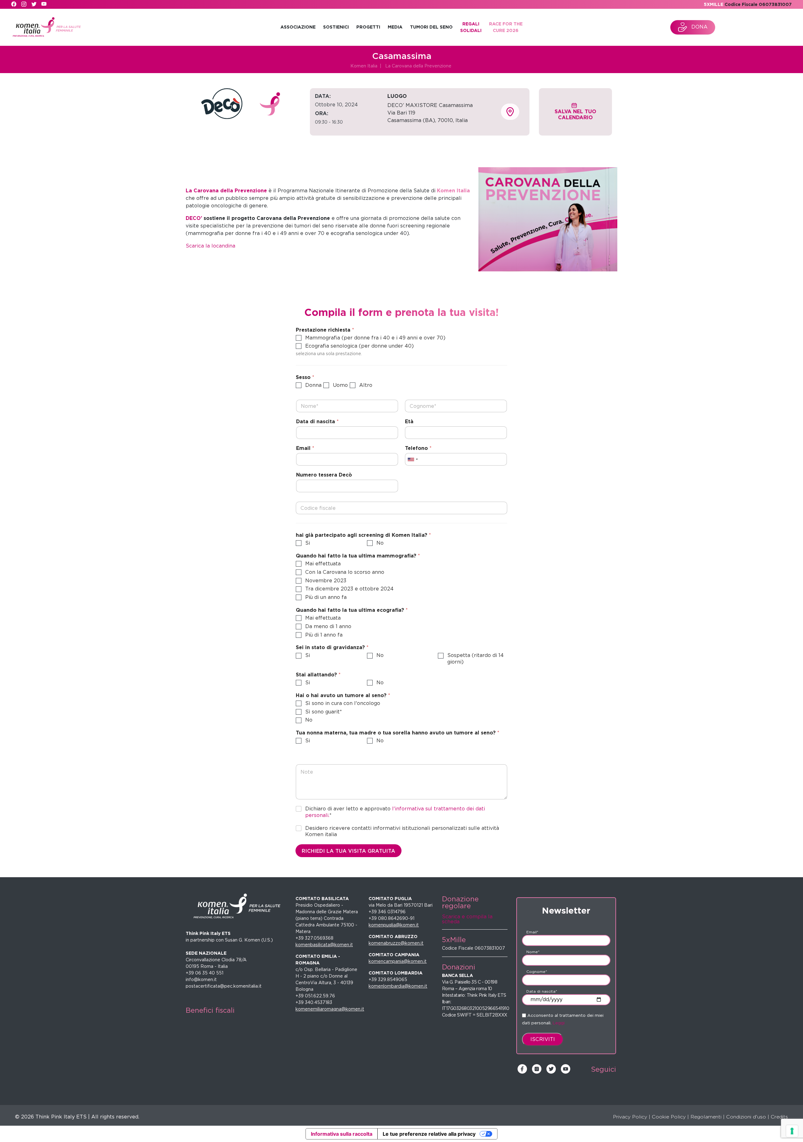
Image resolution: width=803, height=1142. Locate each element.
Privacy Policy (630, 1117)
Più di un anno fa (326, 597)
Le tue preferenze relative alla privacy (429, 1134)
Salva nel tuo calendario (575, 114)
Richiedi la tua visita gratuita (348, 851)
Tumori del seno (431, 26)
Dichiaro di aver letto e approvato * (395, 812)
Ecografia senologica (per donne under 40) (359, 346)
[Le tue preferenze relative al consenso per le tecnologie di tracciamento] (792, 1131)
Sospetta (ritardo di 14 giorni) (475, 658)
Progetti (368, 26)
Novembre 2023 (325, 581)
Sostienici (336, 26)
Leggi (559, 1022)
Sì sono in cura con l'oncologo (342, 703)
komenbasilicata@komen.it (324, 944)
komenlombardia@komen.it (398, 986)
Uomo (340, 385)
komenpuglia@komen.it (394, 924)
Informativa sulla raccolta (341, 1134)
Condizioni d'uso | (747, 1117)
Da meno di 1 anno (328, 626)
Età (409, 421)
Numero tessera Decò (324, 475)
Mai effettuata (323, 564)
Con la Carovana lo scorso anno (344, 572)
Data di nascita (317, 421)
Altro (365, 385)
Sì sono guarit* (323, 712)
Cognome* (536, 971)
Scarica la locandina (210, 246)
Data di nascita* (541, 991)
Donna (313, 385)
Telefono (418, 448)
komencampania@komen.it (398, 961)
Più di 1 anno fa (324, 635)
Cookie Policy (669, 1117)
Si (307, 543)
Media (395, 26)
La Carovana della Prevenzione (418, 65)
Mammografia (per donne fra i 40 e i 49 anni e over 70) (375, 338)
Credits (779, 1117)
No (380, 543)
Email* (532, 932)
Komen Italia (363, 65)
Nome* (533, 951)
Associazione (298, 26)
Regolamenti (705, 1117)
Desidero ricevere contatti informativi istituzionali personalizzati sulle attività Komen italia (402, 831)
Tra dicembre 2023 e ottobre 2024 (349, 589)
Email (305, 448)
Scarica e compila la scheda (467, 919)
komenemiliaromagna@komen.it (329, 1008)
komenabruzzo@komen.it (396, 943)
